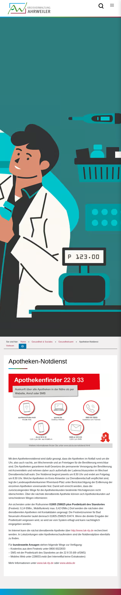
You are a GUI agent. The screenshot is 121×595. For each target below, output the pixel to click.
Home (23, 342)
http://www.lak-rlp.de (82, 530)
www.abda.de (67, 563)
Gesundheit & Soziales (42, 342)
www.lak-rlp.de (45, 563)
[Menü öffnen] (112, 5)
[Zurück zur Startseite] (29, 8)
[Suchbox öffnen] (101, 5)
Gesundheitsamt (65, 342)
